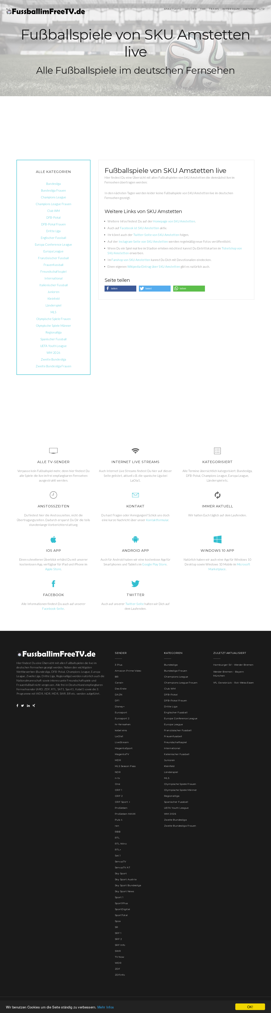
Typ (203, 8)
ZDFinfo (120, 974)
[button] (120, 289)
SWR (118, 950)
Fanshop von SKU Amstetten (130, 260)
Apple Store (53, 569)
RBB (117, 831)
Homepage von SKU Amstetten (174, 221)
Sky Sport (121, 873)
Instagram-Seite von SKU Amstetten (143, 241)
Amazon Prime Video (128, 670)
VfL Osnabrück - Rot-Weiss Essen (233, 682)
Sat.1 (117, 855)
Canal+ (119, 682)
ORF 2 (119, 795)
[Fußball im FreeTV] (45, 11)
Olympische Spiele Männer (53, 325)
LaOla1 (119, 736)
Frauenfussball (53, 265)
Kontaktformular (157, 520)
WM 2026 (53, 352)
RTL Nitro (121, 843)
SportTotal (121, 915)
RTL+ (118, 849)
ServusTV (120, 861)
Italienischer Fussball (53, 285)
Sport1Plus (121, 903)
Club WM (53, 210)
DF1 (117, 700)
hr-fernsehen (123, 724)
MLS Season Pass (125, 766)
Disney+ (120, 706)
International (53, 278)
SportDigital (122, 909)
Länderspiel (53, 305)
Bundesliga (53, 183)
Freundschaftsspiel (53, 271)
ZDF (117, 968)
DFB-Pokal (53, 217)
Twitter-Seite (134, 604)
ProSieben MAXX (125, 813)
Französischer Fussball (53, 258)
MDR (118, 760)
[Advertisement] (135, 124)
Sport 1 (119, 897)
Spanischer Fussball (53, 339)
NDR (118, 772)
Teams (214, 8)
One (117, 783)
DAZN (118, 694)
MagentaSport (124, 748)
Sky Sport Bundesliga (128, 885)
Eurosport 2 (122, 718)
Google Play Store (154, 564)
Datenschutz (254, 8)
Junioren (53, 292)
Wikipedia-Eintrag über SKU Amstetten (153, 266)
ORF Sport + (122, 801)
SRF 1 (118, 933)
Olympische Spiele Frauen (53, 319)
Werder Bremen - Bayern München (228, 673)
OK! (250, 1006)
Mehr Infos (105, 1006)
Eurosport (121, 712)
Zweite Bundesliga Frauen (53, 366)
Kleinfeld (53, 298)
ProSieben (121, 807)
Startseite (173, 8)
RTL (117, 837)
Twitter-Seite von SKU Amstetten (156, 235)
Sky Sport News (124, 891)
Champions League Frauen (53, 204)
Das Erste (120, 688)
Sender (191, 8)
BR (117, 676)
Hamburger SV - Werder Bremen (233, 664)
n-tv (117, 777)
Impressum (231, 8)
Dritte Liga (53, 231)
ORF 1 (118, 789)
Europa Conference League (53, 244)
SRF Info (120, 944)
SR (116, 927)
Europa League (53, 251)
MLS (53, 312)
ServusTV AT (122, 867)
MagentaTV (122, 754)
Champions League (53, 197)
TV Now (119, 956)
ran (117, 825)
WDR (118, 962)
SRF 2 (118, 938)
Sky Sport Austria (125, 879)
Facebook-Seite (53, 608)
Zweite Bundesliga (53, 359)
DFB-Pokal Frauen (53, 224)
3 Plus (118, 664)
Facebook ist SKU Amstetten (139, 228)
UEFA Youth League (53, 346)
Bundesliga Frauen (53, 190)
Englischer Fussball (53, 237)
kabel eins (121, 730)
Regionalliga (53, 332)
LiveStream (122, 742)
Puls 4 (119, 819)
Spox (118, 921)
